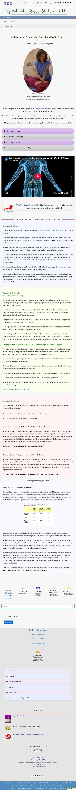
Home (5, 21)
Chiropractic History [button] (13, 131)
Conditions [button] (12, 676)
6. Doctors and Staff (38, 788)
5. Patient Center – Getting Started (21, 788)
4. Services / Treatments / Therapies (54, 786)
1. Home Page (15, 786)
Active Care (9, 598)
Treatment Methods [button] (15, 681)
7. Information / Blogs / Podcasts (55, 788)
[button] (7, 17)
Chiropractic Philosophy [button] (15, 137)
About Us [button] (12, 671)
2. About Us (24, 786)
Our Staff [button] (11, 687)
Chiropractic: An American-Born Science (51, 230)
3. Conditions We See (36, 786)
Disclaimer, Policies (38, 775)
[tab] (38, 131)
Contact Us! (38, 751)
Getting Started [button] (13, 692)
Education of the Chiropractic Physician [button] (20, 148)
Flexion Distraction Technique (9, 593)
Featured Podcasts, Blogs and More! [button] (20, 698)
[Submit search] (72, 606)
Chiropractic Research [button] (14, 142)
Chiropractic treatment (42, 109)
